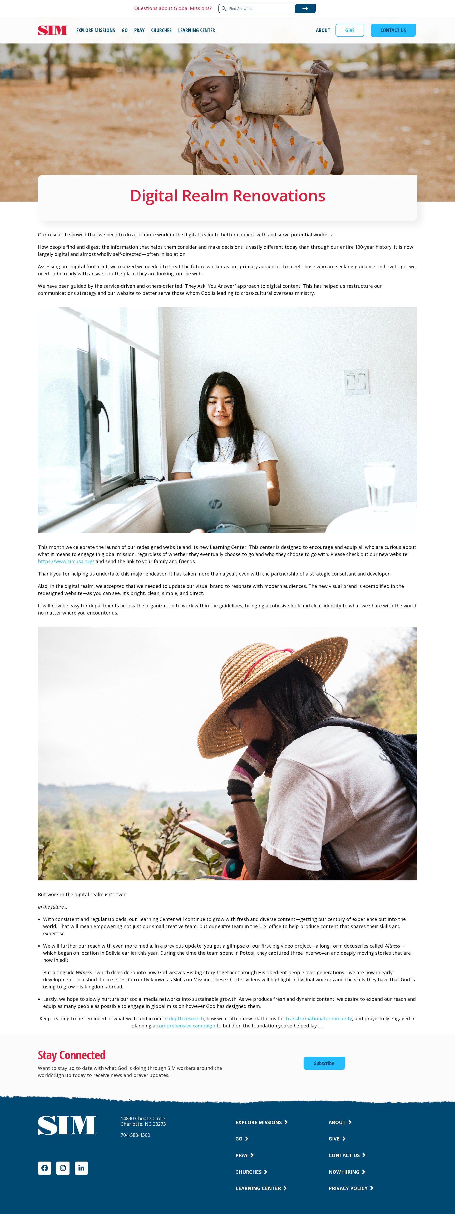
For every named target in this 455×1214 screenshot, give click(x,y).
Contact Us (344, 1155)
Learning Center (258, 1188)
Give (334, 1138)
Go (239, 1138)
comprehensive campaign (186, 1025)
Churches (248, 1172)
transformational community (319, 1018)
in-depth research (183, 1018)
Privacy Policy (348, 1188)
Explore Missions (258, 1122)
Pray (241, 1155)
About (337, 1122)
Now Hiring (344, 1172)
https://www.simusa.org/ (66, 561)
